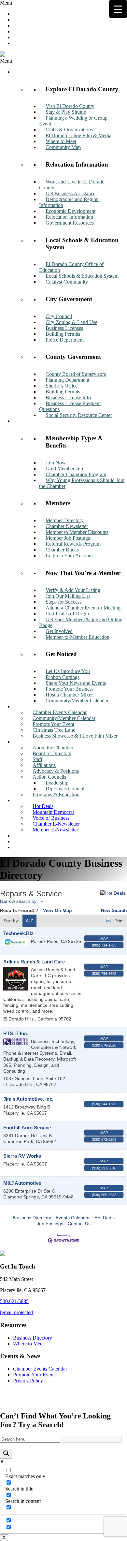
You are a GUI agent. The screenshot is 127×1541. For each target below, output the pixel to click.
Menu (6, 3)
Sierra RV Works (22, 1156)
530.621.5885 (14, 1301)
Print (119, 920)
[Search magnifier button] (6, 1454)
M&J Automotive (22, 1183)
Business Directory (32, 1217)
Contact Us (79, 1223)
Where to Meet (28, 1343)
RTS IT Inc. (15, 1033)
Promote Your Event (34, 1374)
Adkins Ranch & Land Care (34, 961)
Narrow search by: (19, 901)
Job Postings (50, 1223)
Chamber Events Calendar (40, 1369)
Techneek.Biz (18, 933)
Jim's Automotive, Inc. (28, 1099)
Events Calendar (73, 1217)
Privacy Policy (28, 1380)
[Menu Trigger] (118, 9)
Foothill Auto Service (27, 1127)
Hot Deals (115, 892)
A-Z (29, 920)
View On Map (57, 910)
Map (104, 938)
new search (114, 910)
